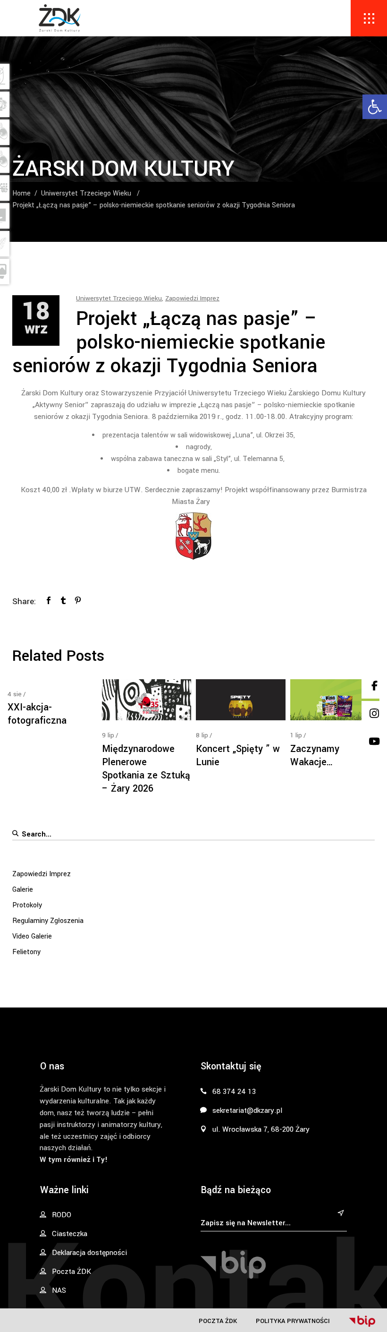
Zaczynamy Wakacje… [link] (314, 755)
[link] (374, 106)
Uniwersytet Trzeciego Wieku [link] (86, 193)
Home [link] (21, 193)
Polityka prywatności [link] (293, 1320)
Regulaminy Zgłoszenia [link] (48, 921)
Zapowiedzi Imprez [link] (192, 298)
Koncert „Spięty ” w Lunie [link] (238, 755)
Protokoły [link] (27, 905)
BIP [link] (362, 1321)
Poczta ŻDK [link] (218, 1320)
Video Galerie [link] (32, 936)
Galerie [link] (22, 890)
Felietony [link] (26, 952)
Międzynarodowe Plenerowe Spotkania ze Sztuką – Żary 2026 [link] (146, 768)
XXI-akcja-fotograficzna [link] (37, 713)
